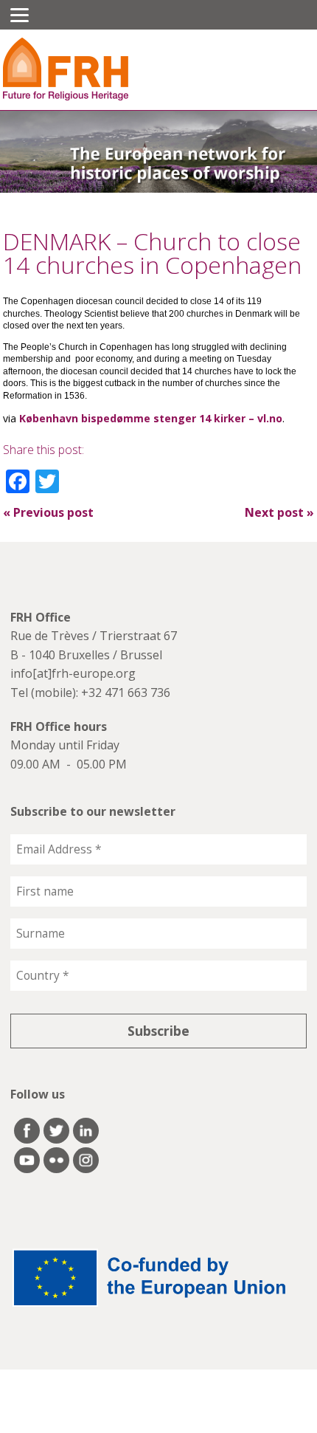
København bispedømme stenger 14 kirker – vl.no (150, 418)
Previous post (48, 512)
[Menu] (19, 15)
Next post (279, 512)
